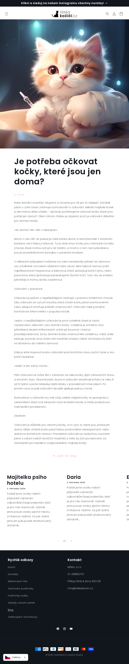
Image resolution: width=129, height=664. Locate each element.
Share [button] (20, 194)
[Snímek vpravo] (71, 541)
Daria (74, 477)
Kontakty (13, 574)
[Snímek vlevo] (57, 541)
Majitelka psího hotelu (27, 480)
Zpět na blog (67, 456)
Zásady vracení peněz (21, 602)
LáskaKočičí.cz (60, 655)
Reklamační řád (17, 581)
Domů (11, 567)
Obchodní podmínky (20, 588)
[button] (6, 13)
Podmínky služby (18, 595)
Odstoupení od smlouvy (23, 616)
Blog (10, 609)
